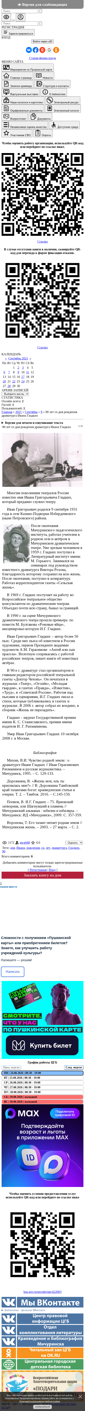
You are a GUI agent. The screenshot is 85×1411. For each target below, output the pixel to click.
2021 (18, 412)
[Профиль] (20, 17)
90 (3, 851)
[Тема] (13, 20)
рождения (33, 847)
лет (48, 847)
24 (23, 381)
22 (13, 381)
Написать (13, 971)
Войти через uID (42, 41)
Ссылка (42, 241)
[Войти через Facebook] (36, 50)
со (42, 847)
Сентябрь (31, 412)
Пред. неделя (11, 1067)
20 (4, 381)
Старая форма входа (42, 58)
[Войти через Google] (49, 50)
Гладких (73, 847)
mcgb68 (25, 842)
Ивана (20, 847)
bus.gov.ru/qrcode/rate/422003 (42, 1291)
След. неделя (74, 1067)
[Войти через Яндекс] (42, 50)
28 (9, 386)
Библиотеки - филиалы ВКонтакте (25, 1310)
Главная (7, 412)
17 (23, 376)
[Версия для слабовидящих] (6, 17)
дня (12, 847)
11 (27, 372)
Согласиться (42, 1407)
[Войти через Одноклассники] (56, 50)
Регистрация (38, 869)
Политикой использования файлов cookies (39, 1401)
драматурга (59, 847)
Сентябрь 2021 (18, 358)
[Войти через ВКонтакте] (29, 50)
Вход (52, 869)
